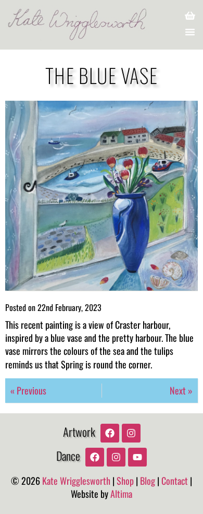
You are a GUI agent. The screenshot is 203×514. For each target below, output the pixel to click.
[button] (190, 32)
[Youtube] (137, 457)
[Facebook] (109, 433)
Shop (125, 480)
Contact (174, 480)
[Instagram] (131, 433)
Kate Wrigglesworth (76, 480)
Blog (147, 480)
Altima (121, 493)
